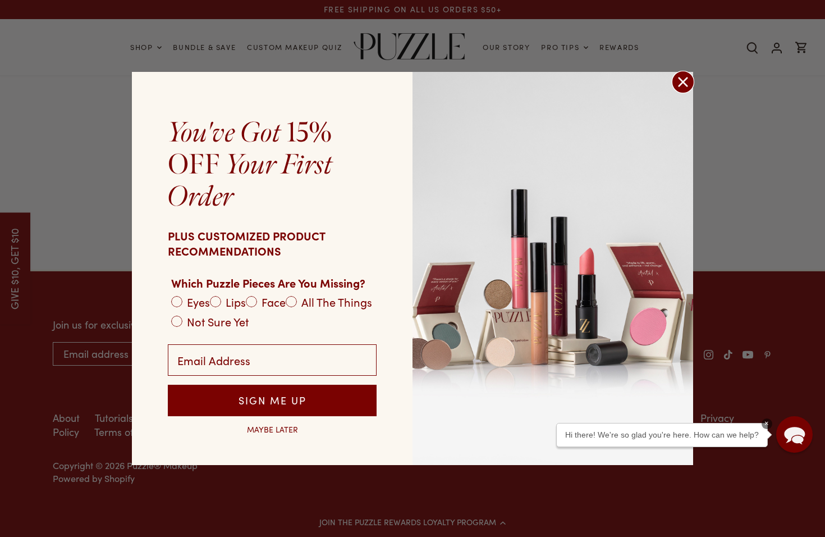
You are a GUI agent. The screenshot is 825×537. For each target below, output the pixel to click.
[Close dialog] (683, 82)
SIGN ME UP (272, 400)
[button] (794, 434)
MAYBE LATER (272, 429)
